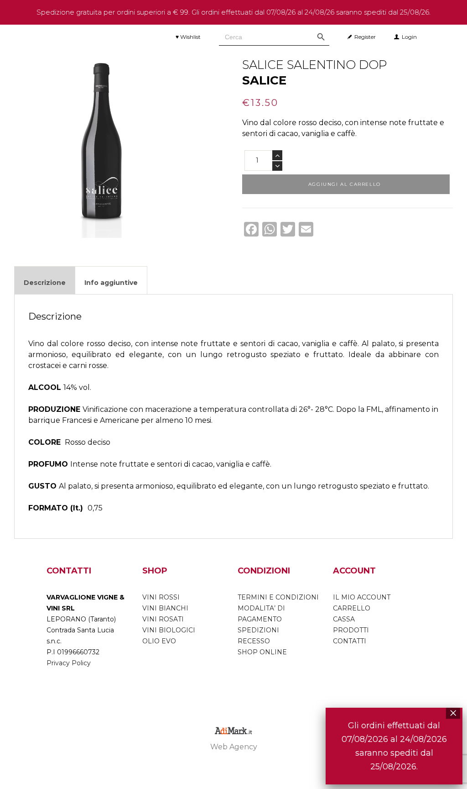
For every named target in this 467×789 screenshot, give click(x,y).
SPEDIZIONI (258, 630)
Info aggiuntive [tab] (111, 283)
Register (365, 36)
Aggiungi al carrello (344, 184)
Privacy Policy (69, 663)
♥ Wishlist (188, 36)
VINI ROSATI (163, 619)
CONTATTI (349, 641)
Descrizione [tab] (45, 283)
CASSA (344, 619)
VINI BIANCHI (165, 608)
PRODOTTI (351, 630)
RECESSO (254, 641)
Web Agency (233, 746)
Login (409, 36)
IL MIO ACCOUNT (361, 597)
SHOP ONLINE (262, 652)
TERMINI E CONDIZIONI (278, 597)
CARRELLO (351, 608)
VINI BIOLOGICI (168, 630)
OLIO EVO (159, 641)
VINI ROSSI (161, 597)
